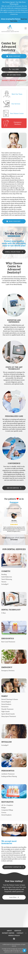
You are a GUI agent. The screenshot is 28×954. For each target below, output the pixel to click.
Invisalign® (4, 584)
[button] (3, 523)
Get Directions (15, 75)
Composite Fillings (7, 810)
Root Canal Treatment (8, 642)
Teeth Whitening (6, 579)
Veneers (3, 582)
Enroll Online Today (12, 252)
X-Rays (3, 613)
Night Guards (5, 711)
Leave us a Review (12, 508)
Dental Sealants (6, 704)
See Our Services (13, 488)
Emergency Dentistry (17, 123)
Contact (20, 933)
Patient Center (8, 933)
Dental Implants (6, 815)
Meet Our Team (17, 94)
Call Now (15, 69)
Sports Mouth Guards (8, 714)
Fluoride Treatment (7, 709)
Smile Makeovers (6, 577)
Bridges (3, 807)
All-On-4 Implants (7, 805)
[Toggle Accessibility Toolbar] (24, 950)
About (9, 931)
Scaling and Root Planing (9, 776)
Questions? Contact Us (12, 867)
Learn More (12, 897)
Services (17, 931)
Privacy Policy (14, 935)
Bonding (4, 574)
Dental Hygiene (6, 702)
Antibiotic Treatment (8, 774)
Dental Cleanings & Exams (9, 699)
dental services (10, 184)
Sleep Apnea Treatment (8, 716)
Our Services (15, 104)
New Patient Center (17, 113)
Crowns (3, 812)
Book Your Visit (14, 56)
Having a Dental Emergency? (14, 80)
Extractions (4, 707)
